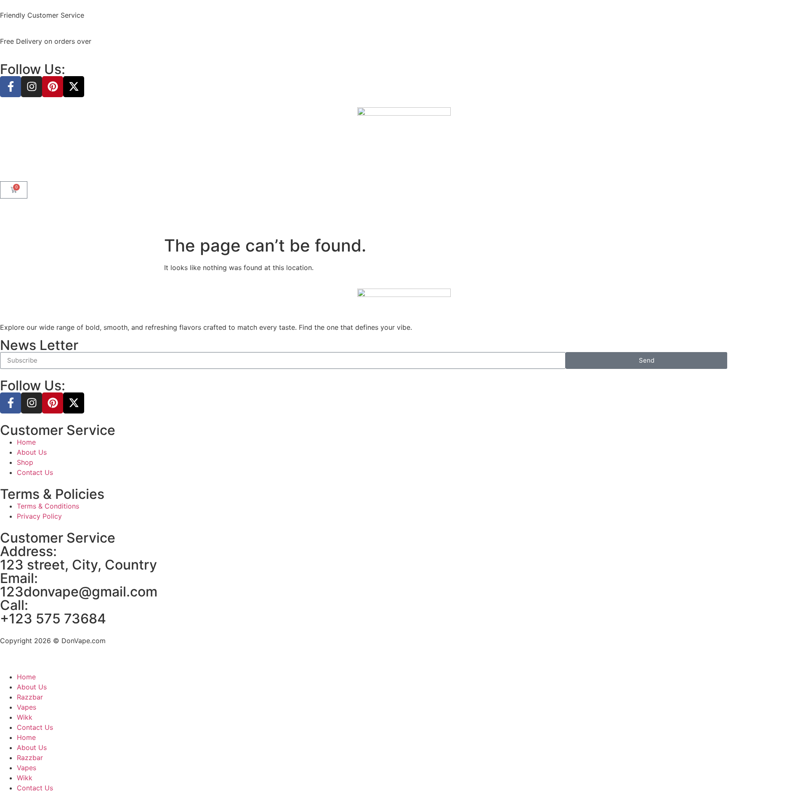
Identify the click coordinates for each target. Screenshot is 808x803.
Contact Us (35, 727)
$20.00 (105, 41)
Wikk (24, 717)
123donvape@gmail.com (78, 591)
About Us (32, 687)
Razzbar (30, 697)
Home (26, 677)
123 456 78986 (112, 15)
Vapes (26, 707)
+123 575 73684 (53, 618)
